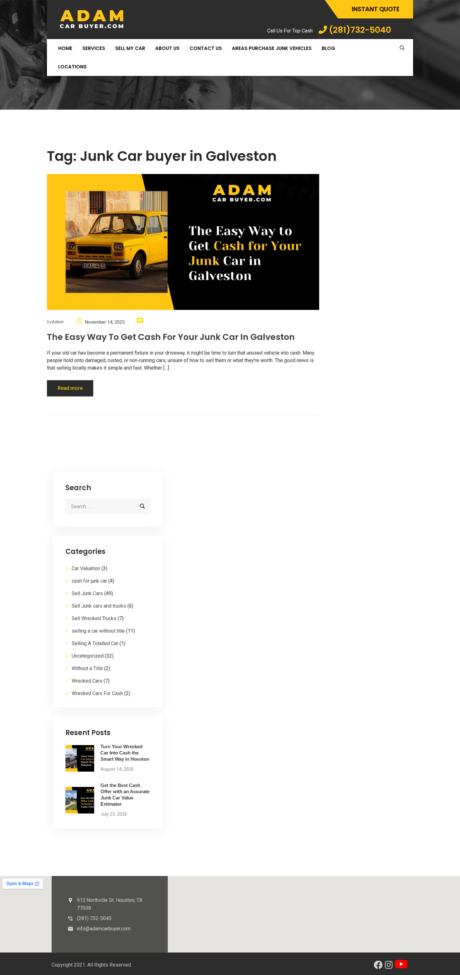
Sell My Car (130, 48)
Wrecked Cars (87, 681)
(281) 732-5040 (94, 918)
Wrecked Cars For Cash (97, 693)
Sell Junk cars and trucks (99, 606)
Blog (328, 48)
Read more (70, 388)
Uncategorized (88, 656)
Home (65, 48)
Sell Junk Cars (87, 593)
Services (93, 48)
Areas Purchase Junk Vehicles (272, 48)
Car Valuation (86, 568)
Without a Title (87, 668)
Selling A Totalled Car (95, 643)
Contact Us (206, 48)
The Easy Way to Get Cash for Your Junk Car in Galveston (171, 337)
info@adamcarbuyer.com (103, 929)
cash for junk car (89, 581)
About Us (167, 48)
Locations (72, 66)
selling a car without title (98, 631)
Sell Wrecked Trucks (94, 618)
